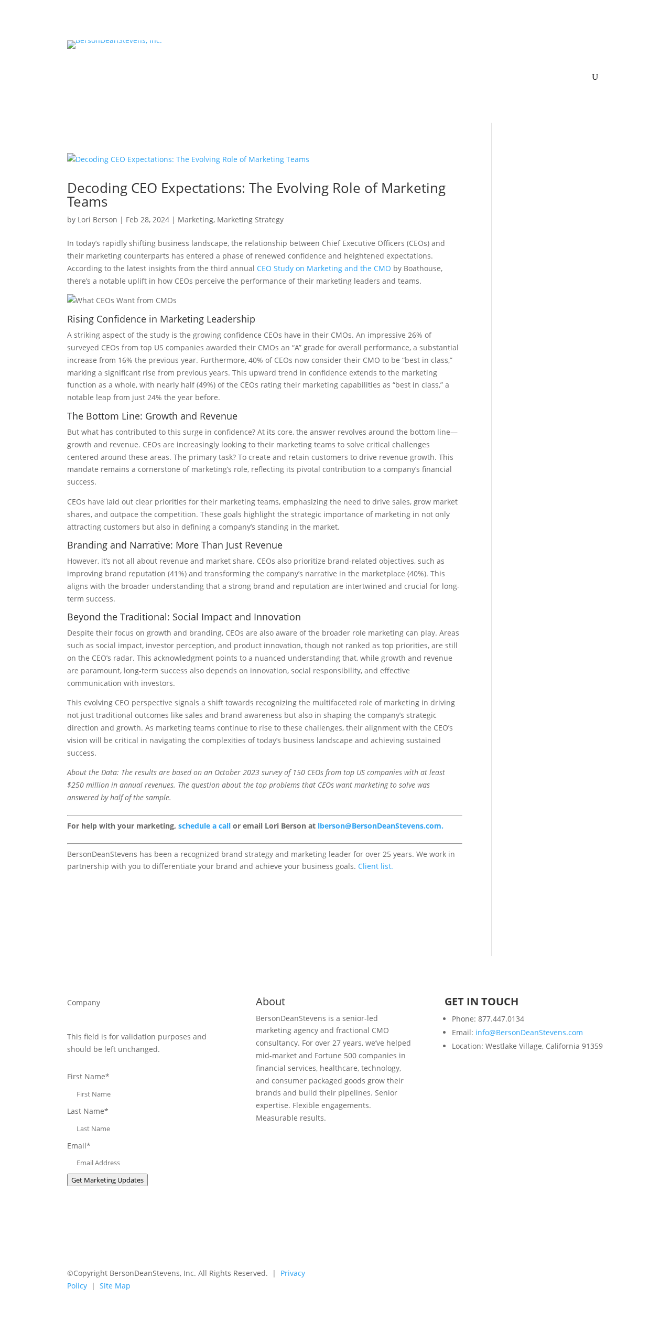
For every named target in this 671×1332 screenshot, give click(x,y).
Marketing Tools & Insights (546, 49)
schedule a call (204, 826)
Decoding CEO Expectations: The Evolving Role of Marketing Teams (256, 194)
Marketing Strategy (250, 219)
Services (379, 49)
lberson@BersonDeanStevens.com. (380, 826)
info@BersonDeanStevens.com (529, 1032)
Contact (590, 64)
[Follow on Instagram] (595, 1275)
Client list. (375, 866)
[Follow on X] (553, 1275)
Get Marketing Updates (107, 1180)
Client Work (468, 49)
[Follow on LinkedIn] (532, 1275)
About (415, 49)
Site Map (115, 1286)
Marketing (195, 219)
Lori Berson (97, 219)
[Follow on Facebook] (574, 1275)
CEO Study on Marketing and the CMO (324, 268)
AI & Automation (314, 49)
